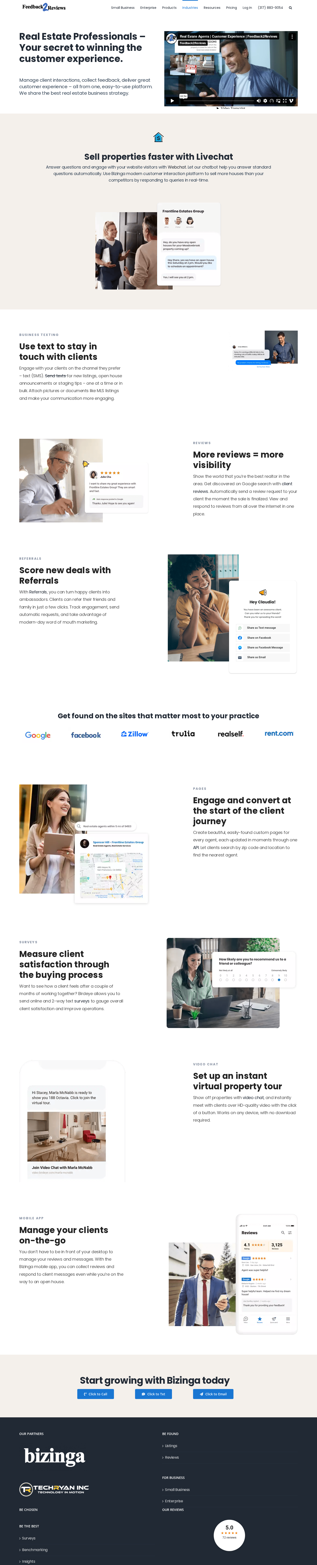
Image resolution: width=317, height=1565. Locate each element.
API (196, 847)
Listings (171, 1445)
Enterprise (174, 1501)
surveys (82, 1001)
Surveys (29, 1538)
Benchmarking (35, 1549)
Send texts (56, 376)
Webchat (177, 167)
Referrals (38, 592)
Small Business (177, 1489)
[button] (290, 7)
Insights (28, 1561)
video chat (253, 1097)
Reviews (172, 1457)
